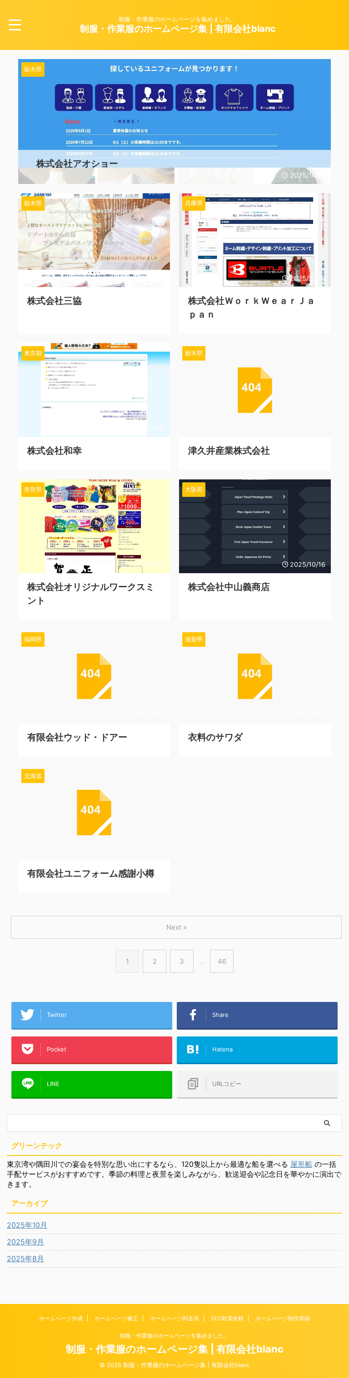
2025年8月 (25, 1258)
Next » (176, 927)
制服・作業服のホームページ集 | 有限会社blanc (178, 28)
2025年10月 (27, 1224)
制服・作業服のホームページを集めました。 (174, 1335)
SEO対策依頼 (227, 1318)
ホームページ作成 (61, 1318)
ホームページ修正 (116, 1318)
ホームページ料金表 (174, 1318)
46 (222, 961)
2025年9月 (25, 1241)
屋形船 (301, 1164)
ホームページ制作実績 (282, 1318)
